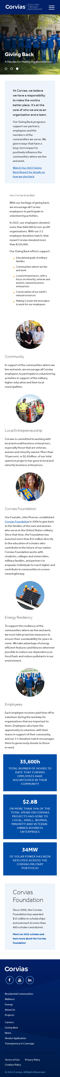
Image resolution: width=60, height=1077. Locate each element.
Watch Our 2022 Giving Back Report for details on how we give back (29, 172)
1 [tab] (6, 69)
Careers (9, 1022)
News (8, 1032)
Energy (9, 1004)
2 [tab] (11, 69)
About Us (10, 1009)
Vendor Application (15, 1038)
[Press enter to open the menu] (51, 7)
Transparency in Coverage (19, 1043)
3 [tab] (17, 69)
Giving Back (11, 1027)
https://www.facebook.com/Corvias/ (10, 980)
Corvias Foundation (17, 521)
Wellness (10, 999)
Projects (9, 1015)
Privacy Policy (32, 1059)
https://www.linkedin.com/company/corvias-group (30, 980)
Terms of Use (12, 1059)
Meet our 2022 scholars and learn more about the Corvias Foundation (29, 938)
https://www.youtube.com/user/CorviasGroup (20, 980)
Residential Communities (19, 993)
